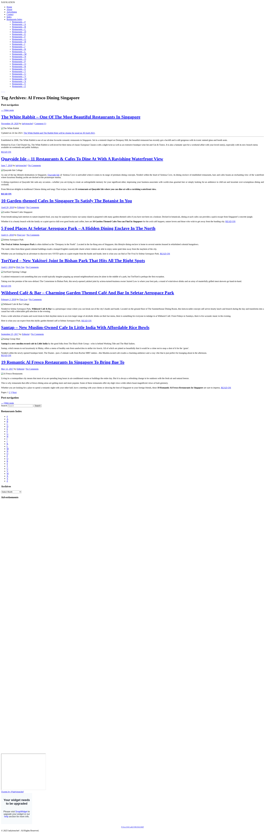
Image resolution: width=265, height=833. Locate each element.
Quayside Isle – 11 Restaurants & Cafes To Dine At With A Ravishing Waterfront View (82, 158)
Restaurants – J (18, 46)
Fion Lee (21, 235)
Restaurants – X (19, 81)
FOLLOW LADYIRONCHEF (132, 827)
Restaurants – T (19, 71)
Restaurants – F (19, 37)
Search (4, 405)
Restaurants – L (19, 51)
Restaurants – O (19, 59)
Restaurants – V (19, 76)
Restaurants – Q (19, 64)
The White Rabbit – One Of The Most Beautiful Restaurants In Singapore (70, 116)
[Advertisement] (12, 542)
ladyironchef (27, 123)
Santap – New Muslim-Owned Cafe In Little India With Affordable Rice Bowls (75, 327)
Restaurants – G (19, 39)
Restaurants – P (19, 61)
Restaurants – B (19, 27)
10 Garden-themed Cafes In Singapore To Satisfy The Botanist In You (66, 200)
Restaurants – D (19, 32)
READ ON (6, 152)
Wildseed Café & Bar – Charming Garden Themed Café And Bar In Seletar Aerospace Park (87, 292)
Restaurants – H (19, 42)
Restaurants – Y (19, 84)
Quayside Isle (54, 175)
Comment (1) (40, 123)
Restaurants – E (19, 34)
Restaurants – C (19, 29)
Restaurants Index (14, 19)
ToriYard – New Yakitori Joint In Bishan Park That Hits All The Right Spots (73, 260)
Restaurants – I (18, 44)
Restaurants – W (19, 79)
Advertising (12, 12)
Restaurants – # (19, 22)
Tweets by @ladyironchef (12, 792)
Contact (10, 14)
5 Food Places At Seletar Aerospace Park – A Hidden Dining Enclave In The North (78, 228)
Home (9, 7)
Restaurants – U (19, 74)
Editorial (21, 207)
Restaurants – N (19, 56)
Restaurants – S (19, 69)
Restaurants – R (19, 66)
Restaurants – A (19, 24)
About (9, 9)
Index (9, 17)
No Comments (34, 165)
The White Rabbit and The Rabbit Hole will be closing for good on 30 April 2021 (59, 133)
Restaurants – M (19, 54)
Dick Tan (20, 267)
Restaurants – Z (19, 86)
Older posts (7, 110)
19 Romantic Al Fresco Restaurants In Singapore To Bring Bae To (62, 362)
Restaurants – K (19, 49)
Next (14, 392)
